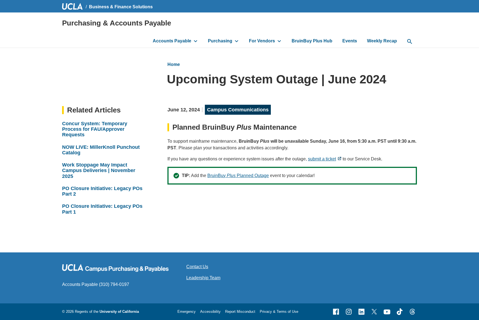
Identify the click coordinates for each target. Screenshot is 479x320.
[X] (374, 311)
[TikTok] (399, 311)
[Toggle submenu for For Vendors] (279, 41)
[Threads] (412, 311)
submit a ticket (322, 159)
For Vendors (262, 41)
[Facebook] (336, 311)
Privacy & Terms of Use (279, 311)
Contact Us (197, 266)
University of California (119, 311)
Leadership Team (203, 277)
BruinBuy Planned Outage (238, 175)
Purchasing (220, 41)
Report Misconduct (240, 311)
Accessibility (210, 311)
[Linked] (361, 311)
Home (173, 64)
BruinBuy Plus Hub (312, 41)
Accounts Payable (172, 41)
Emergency (186, 311)
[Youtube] (387, 311)
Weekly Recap (382, 41)
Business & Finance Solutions (121, 6)
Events (349, 41)
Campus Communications (238, 109)
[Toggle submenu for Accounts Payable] (196, 41)
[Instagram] (348, 311)
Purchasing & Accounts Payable (116, 23)
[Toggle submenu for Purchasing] (237, 41)
